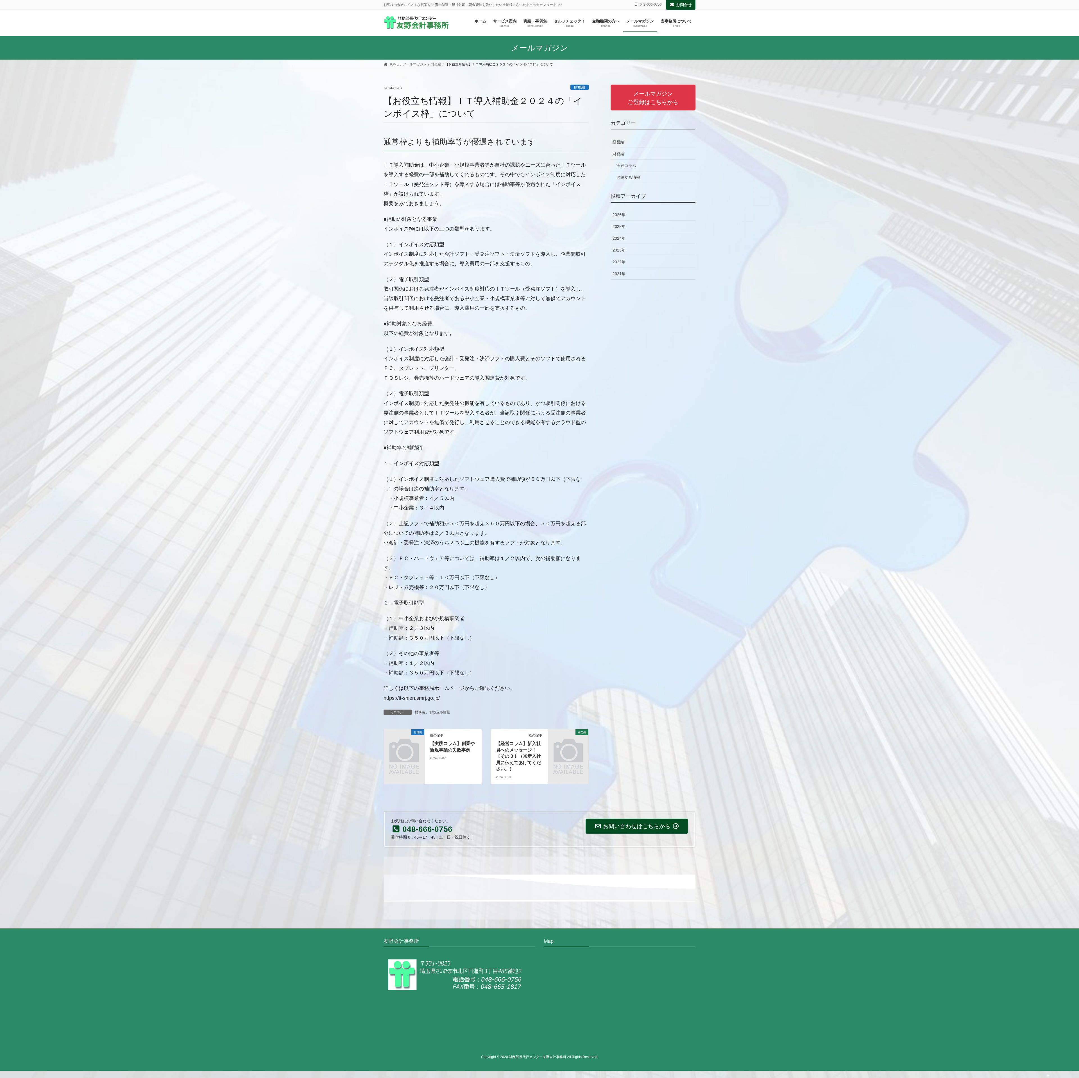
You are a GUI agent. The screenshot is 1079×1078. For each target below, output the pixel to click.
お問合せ (684, 5)
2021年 (619, 273)
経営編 (618, 142)
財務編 (579, 87)
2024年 (619, 238)
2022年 (619, 262)
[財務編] (404, 741)
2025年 (619, 226)
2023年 (619, 250)
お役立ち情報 (440, 712)
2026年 (619, 214)
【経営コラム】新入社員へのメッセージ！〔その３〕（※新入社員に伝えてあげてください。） (518, 756)
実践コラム (626, 165)
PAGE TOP (1050, 1041)
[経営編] (568, 741)
